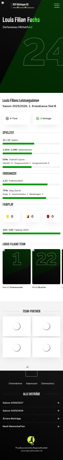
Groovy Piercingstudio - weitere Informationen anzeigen (46, 347)
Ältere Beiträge (12, 418)
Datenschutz (47, 383)
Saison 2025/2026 (13, 410)
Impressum (31, 383)
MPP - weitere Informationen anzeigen (17, 347)
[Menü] (56, 5)
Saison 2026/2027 (13, 402)
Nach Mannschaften (14, 426)
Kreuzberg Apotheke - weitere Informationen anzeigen (46, 326)
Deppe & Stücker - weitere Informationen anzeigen (17, 326)
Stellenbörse (15, 383)
